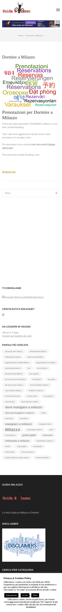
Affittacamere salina (12, 357)
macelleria (24, 418)
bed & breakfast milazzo (39, 385)
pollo (51, 429)
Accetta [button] (25, 595)
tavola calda (9, 452)
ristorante (47, 435)
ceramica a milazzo (36, 390)
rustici (7, 446)
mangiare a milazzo (18, 424)
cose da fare (9, 402)
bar (29, 368)
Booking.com (9, 172)
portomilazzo (10, 435)
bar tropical (34, 374)
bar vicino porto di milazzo (15, 379)
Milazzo (12, 429)
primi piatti (29, 435)
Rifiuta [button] (35, 595)
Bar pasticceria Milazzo (14, 374)
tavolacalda (37, 446)
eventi (43, 413)
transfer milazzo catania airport (17, 457)
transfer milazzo (27, 452)
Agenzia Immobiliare (35, 357)
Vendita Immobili (42, 457)
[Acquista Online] (23, 297)
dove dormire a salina (29, 402)
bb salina (51, 379)
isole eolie (9, 418)
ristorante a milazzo (17, 440)
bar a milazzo (42, 368)
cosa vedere (48, 396)
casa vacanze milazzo (13, 390)
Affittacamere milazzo (38, 351)
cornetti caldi (32, 396)
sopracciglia (21, 446)
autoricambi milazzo (13, 368)
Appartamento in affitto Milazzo (17, 362)
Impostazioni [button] (11, 595)
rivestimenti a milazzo (44, 441)
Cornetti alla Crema (12, 396)
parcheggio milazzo (34, 429)
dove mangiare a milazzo (23, 407)
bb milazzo (37, 379)
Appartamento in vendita (45, 362)
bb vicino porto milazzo (14, 385)
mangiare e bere (45, 424)
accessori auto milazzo (14, 351)
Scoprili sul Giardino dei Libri (17, 336)
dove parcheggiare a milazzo (19, 413)
